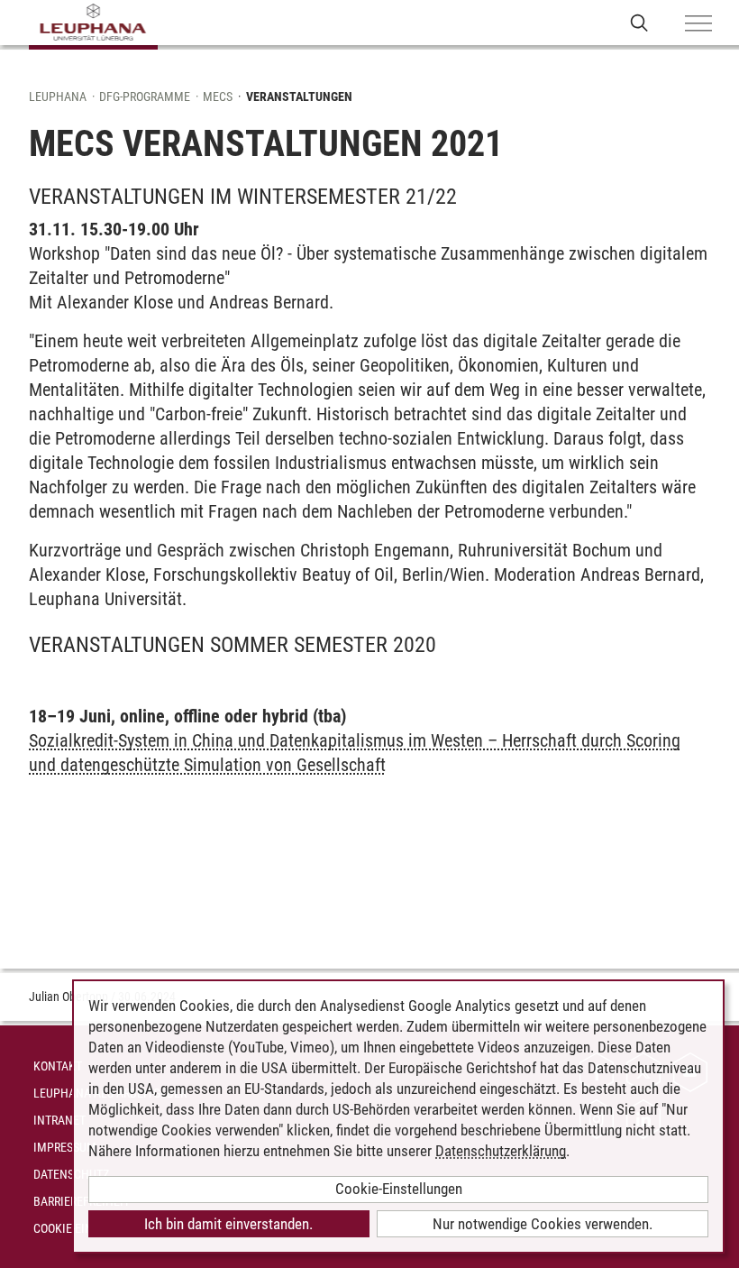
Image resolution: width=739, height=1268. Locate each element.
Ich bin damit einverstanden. (228, 1224)
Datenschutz (71, 1174)
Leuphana (58, 96)
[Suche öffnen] (639, 22)
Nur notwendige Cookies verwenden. (542, 1224)
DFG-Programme (144, 96)
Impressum (64, 1147)
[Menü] (698, 24)
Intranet (59, 1120)
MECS (218, 96)
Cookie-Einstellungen (398, 1189)
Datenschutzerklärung (500, 1151)
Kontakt (57, 1066)
